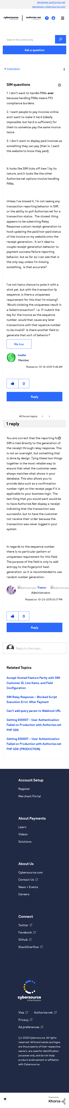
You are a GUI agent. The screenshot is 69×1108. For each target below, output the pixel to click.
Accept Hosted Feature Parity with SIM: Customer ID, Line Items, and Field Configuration (34, 683)
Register (24, 788)
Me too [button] (19, 344)
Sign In (54, 18)
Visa (21, 1012)
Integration (13, 68)
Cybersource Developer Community (11, 18)
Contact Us (26, 879)
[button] (13, 383)
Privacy (23, 1019)
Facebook (25, 932)
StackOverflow (28, 947)
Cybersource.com (30, 872)
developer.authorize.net (51, 2)
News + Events (28, 887)
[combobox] (34, 39)
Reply (34, 396)
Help (48, 18)
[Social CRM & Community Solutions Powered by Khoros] (57, 1100)
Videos (23, 834)
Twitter (23, 925)
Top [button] (5, 1099)
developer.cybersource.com (48, 6)
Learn (22, 827)
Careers (23, 894)
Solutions (24, 841)
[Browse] (60, 18)
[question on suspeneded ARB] (43, 416)
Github (23, 939)
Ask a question (35, 50)
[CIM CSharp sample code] (49, 416)
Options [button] (63, 69)
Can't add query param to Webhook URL (34, 710)
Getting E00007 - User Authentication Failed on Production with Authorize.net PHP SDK (34, 725)
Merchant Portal (29, 796)
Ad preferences (28, 1027)
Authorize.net (43, 1012)
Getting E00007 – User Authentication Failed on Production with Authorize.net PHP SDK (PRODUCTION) (34, 744)
